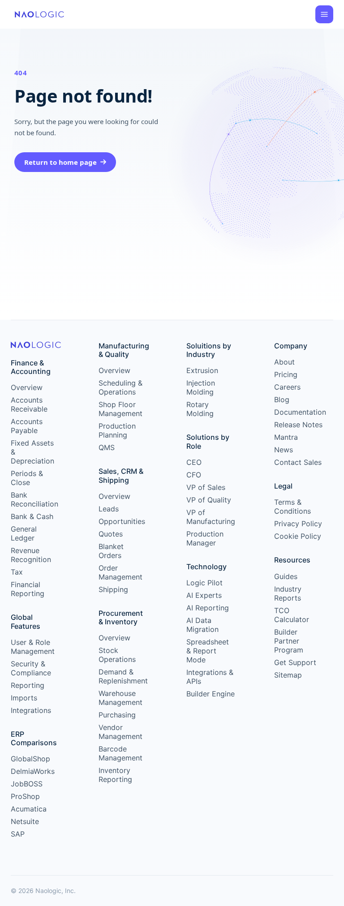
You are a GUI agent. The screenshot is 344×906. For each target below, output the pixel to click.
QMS (107, 447)
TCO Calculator (291, 615)
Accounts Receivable (29, 404)
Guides (285, 576)
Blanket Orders (111, 551)
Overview (27, 387)
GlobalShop (30, 758)
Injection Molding (200, 387)
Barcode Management (120, 753)
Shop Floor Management (120, 409)
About (284, 361)
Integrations (31, 710)
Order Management (120, 572)
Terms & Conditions (292, 506)
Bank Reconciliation (34, 499)
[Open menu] (324, 14)
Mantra (286, 437)
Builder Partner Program (288, 640)
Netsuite (25, 821)
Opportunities (122, 521)
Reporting (27, 685)
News (283, 449)
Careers (287, 386)
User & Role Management (33, 647)
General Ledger (24, 533)
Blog (281, 399)
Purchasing (117, 714)
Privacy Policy (298, 523)
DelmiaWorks (33, 771)
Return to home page (60, 162)
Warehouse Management (120, 698)
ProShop (25, 796)
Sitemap (288, 674)
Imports (24, 697)
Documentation (298, 412)
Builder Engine (210, 693)
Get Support (295, 662)
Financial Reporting (27, 589)
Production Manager (205, 538)
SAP (18, 833)
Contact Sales (298, 462)
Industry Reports (287, 593)
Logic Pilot (204, 582)
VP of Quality (208, 499)
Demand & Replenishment (123, 676)
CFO (193, 474)
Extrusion (202, 370)
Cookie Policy (297, 536)
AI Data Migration (202, 625)
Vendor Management (120, 732)
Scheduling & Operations (120, 387)
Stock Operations (117, 655)
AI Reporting (207, 607)
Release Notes (298, 424)
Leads (109, 508)
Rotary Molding (200, 409)
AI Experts (204, 595)
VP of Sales (205, 487)
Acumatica (29, 808)
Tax (17, 571)
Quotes (111, 533)
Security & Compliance (31, 668)
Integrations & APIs (209, 677)
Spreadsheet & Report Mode (207, 650)
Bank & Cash (32, 516)
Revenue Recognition (31, 555)
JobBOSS (27, 783)
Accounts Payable (27, 426)
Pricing (285, 374)
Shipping (113, 589)
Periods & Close (27, 478)
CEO (194, 462)
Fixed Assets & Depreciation (32, 451)
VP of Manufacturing (210, 517)
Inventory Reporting (115, 775)
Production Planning (117, 430)
